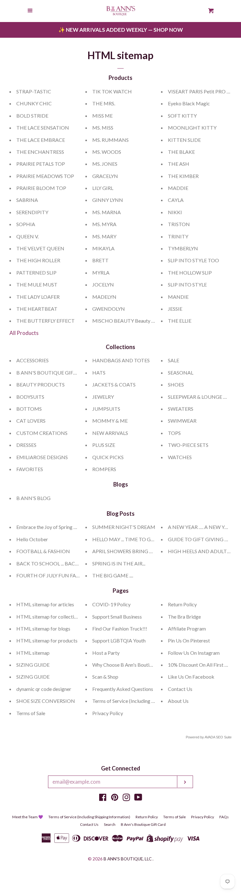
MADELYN (104, 297)
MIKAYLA (103, 248)
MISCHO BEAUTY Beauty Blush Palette (136, 321)
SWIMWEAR (182, 421)
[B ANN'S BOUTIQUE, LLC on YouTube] (138, 798)
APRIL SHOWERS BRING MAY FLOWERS (138, 551)
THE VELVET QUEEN (40, 248)
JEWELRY (103, 397)
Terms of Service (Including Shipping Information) (145, 701)
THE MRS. (103, 103)
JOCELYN (103, 284)
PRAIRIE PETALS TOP (40, 164)
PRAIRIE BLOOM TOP (41, 188)
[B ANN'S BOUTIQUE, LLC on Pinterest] (115, 798)
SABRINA (27, 200)
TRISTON (179, 224)
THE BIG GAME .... (112, 575)
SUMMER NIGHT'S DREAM (123, 527)
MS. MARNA (106, 212)
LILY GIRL (102, 188)
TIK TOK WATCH (112, 91)
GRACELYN (105, 176)
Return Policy (182, 604)
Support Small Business (117, 617)
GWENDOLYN (108, 309)
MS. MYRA (104, 224)
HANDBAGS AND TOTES (121, 360)
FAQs (224, 816)
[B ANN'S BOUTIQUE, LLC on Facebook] (103, 798)
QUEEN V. (27, 236)
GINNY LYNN (107, 200)
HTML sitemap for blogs (43, 628)
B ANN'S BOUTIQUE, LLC (128, 858)
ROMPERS (104, 469)
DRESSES (26, 445)
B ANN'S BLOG (33, 498)
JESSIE (175, 309)
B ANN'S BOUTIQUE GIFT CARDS (55, 372)
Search (109, 824)
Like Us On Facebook (191, 677)
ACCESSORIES (32, 360)
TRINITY (178, 236)
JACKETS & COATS (114, 384)
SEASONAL (180, 372)
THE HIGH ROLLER (38, 260)
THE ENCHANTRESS (40, 152)
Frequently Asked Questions (122, 689)
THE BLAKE (181, 152)
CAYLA (176, 200)
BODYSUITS (30, 397)
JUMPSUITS (106, 409)
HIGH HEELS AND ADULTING (202, 551)
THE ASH (178, 164)
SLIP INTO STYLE (187, 284)
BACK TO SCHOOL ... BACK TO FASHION (63, 563)
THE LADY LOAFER (38, 297)
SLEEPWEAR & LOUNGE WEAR (203, 397)
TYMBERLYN (183, 248)
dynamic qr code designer (43, 689)
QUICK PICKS (108, 457)
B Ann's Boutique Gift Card (143, 824)
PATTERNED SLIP (36, 272)
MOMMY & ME (110, 421)
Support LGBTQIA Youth (119, 640)
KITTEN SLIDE (184, 140)
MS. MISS (102, 128)
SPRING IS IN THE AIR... (118, 563)
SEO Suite (224, 737)
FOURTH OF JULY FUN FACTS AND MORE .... (67, 575)
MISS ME (102, 116)
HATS (98, 372)
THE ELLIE (179, 321)
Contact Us (180, 689)
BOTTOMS (29, 409)
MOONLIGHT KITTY (192, 128)
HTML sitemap (33, 653)
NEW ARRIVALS (110, 433)
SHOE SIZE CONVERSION (45, 701)
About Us (178, 701)
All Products (24, 333)
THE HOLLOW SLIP (190, 272)
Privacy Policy (107, 713)
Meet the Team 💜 (27, 816)
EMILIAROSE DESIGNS (42, 457)
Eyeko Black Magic (189, 103)
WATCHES (180, 457)
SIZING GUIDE (33, 665)
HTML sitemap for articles (45, 604)
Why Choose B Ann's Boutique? (125, 665)
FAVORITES (29, 469)
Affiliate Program (187, 628)
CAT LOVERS (31, 421)
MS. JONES (104, 164)
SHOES (176, 384)
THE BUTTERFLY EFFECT (45, 321)
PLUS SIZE (103, 445)
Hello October (32, 539)
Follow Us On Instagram (194, 653)
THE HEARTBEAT (36, 309)
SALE (173, 360)
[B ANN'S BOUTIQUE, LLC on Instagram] (126, 798)
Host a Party (106, 653)
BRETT (100, 260)
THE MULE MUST (36, 284)
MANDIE (178, 297)
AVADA (210, 737)
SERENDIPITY (32, 212)
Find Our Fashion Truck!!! (119, 628)
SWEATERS (180, 409)
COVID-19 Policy (111, 604)
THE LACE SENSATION (42, 128)
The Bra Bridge (184, 617)
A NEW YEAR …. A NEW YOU (200, 527)
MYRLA (101, 272)
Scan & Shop (105, 677)
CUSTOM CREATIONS (41, 433)
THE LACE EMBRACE (40, 140)
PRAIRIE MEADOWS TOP (45, 176)
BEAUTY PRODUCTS (40, 384)
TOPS (174, 433)
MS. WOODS (106, 152)
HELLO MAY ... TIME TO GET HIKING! (135, 539)
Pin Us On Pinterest (189, 640)
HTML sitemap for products (47, 640)
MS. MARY (104, 236)
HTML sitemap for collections (49, 617)
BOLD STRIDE (32, 116)
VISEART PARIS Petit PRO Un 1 (202, 91)
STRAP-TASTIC (33, 91)
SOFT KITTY (182, 116)
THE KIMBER (183, 176)
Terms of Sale (30, 713)
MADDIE (178, 188)
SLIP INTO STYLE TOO (193, 260)
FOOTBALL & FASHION (43, 551)
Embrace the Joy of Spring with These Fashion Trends (73, 527)
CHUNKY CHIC (34, 103)
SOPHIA (25, 224)
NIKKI (175, 212)
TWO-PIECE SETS (188, 445)
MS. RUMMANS (110, 140)
